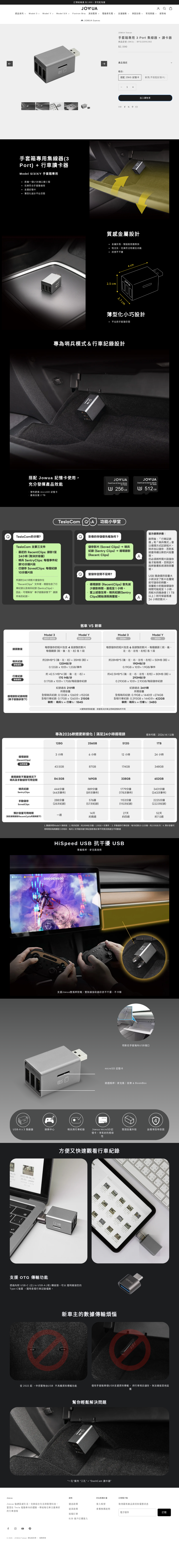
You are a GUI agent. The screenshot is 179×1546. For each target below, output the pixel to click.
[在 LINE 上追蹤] (30, 1528)
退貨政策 (73, 1509)
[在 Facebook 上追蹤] (8, 1528)
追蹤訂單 (73, 1514)
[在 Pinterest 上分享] (132, 107)
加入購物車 (145, 98)
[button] (145, 62)
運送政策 (73, 1504)
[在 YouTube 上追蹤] (22, 1528)
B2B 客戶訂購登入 (78, 1518)
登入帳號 (101, 1504)
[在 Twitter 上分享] (129, 107)
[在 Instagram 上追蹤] (15, 1528)
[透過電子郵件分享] (136, 107)
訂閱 (164, 1512)
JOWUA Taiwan (125, 33)
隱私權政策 (32, 1538)
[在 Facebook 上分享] (125, 107)
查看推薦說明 (103, 1509)
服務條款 (42, 1538)
